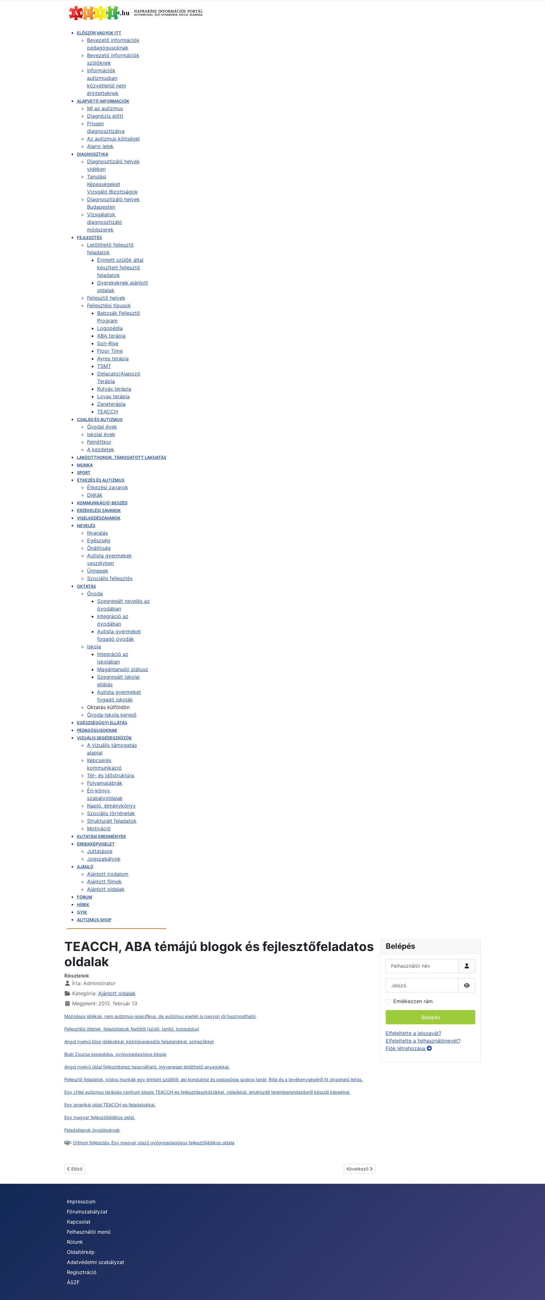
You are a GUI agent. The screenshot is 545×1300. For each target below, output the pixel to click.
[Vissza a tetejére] (534, 1288)
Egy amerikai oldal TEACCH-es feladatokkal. (109, 1104)
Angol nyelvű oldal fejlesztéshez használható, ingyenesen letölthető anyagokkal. (147, 1066)
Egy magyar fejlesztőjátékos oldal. (99, 1117)
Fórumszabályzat (87, 1211)
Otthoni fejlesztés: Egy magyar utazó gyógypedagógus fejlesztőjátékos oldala (153, 1142)
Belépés (430, 1017)
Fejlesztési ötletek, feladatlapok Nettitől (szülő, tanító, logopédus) (131, 1029)
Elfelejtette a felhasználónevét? (423, 1041)
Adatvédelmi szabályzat (95, 1262)
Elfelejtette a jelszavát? (413, 1033)
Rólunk (75, 1242)
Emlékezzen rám (413, 1001)
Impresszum (81, 1201)
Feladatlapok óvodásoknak (92, 1130)
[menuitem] (99, 32)
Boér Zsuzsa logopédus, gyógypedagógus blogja (115, 1054)
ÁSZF (73, 1282)
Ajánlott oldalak (117, 993)
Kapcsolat (79, 1222)
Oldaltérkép (81, 1252)
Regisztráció (82, 1272)
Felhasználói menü (88, 1232)
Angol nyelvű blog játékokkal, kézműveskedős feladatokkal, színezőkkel (139, 1041)
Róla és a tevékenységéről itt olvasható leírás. (316, 1079)
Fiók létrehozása (406, 1048)
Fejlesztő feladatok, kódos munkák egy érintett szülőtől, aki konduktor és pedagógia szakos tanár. (165, 1079)
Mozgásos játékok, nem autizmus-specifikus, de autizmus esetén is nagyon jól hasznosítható (159, 1016)
